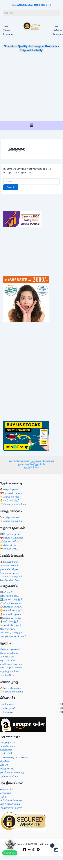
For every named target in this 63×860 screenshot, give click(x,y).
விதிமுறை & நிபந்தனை (11, 807)
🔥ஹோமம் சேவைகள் (10, 688)
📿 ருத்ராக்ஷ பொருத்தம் (11, 606)
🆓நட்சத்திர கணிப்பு (9, 595)
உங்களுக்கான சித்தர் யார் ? (13, 636)
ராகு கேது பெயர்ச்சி (9, 671)
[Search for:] (31, 181)
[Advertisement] (31, 86)
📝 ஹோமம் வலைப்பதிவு (11, 691)
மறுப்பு (3, 796)
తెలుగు (30, 5)
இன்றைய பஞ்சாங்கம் (10, 649)
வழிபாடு (4, 765)
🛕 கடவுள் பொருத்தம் (10, 614)
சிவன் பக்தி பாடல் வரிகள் (15, 757)
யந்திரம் (9, 712)
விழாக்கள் (5, 761)
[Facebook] (24, 849)
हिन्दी (49, 5)
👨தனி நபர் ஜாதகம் (9, 489)
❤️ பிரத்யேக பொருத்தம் (11, 537)
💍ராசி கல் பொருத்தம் (10, 603)
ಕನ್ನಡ (36, 5)
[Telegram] (38, 849)
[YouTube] (29, 849)
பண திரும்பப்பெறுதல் (10, 803)
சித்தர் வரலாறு (7, 768)
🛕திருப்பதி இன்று (9, 561)
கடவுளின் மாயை (8, 746)
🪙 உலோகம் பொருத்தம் (11, 610)
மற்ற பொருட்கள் (7, 708)
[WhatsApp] (33, 849)
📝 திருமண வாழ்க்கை (11, 541)
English (43, 5)
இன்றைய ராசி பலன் (9, 653)
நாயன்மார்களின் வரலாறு (12, 772)
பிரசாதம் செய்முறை (9, 573)
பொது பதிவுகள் (7, 742)
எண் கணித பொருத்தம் (11, 632)
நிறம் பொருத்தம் (8, 628)
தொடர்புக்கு (5, 792)
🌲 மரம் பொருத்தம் (9, 621)
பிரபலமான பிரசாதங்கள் (11, 576)
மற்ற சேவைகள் (7, 704)
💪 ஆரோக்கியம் (8, 545)
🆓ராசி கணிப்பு (7, 592)
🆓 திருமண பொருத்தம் (11, 599)
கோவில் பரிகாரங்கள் (10, 580)
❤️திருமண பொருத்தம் (11, 493)
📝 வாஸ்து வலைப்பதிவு (11, 520)
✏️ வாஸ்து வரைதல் (9, 496)
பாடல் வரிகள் (6, 753)
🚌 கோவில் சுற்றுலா (9, 569)
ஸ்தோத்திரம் (6, 749)
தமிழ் (14, 5)
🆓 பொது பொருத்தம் (10, 534)
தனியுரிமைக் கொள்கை (11, 800)
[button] (6, 25)
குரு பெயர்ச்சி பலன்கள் (11, 664)
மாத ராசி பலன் (7, 656)
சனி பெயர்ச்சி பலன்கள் (11, 667)
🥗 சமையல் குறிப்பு (9, 548)
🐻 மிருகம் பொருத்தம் (10, 617)
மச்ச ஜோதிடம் (7, 675)
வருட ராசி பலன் (7, 660)
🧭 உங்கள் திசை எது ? (10, 625)
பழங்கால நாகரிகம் (9, 776)
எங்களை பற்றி (6, 789)
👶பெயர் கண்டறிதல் (9, 500)
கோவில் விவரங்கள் (9, 565)
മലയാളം (22, 5)
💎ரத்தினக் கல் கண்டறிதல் (13, 504)
